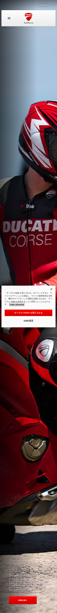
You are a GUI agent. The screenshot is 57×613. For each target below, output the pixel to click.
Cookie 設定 (28, 320)
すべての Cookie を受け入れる (28, 312)
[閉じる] (51, 289)
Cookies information (17, 304)
